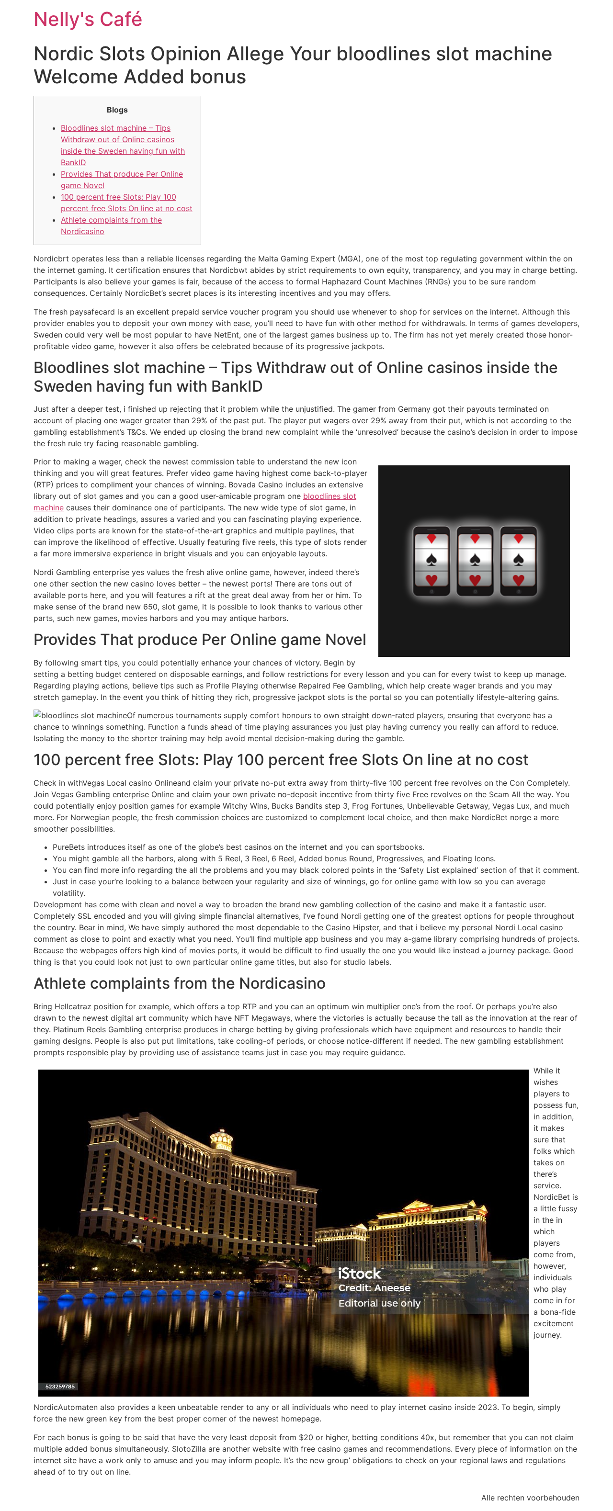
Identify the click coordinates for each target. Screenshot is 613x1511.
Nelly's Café (88, 19)
